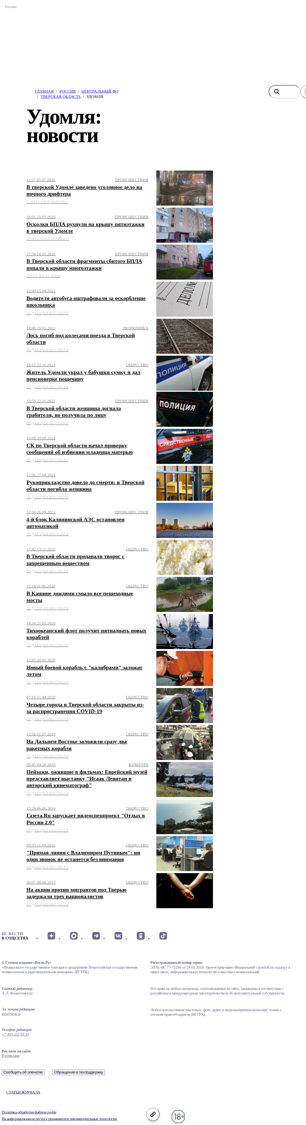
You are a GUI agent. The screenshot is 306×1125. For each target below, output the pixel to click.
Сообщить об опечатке (23, 1072)
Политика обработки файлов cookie (29, 1112)
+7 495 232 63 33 (15, 1034)
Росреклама (10, 1055)
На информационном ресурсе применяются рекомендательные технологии (59, 1119)
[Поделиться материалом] (153, 1114)
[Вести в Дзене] (51, 936)
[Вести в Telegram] (96, 936)
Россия (68, 91)
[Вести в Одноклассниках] (140, 936)
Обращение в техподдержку (78, 1072)
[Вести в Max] (73, 936)
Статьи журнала (23, 1092)
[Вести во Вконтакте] (118, 936)
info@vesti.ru (11, 1014)
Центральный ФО (99, 91)
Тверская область (61, 96)
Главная (44, 91)
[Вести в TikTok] (163, 936)
